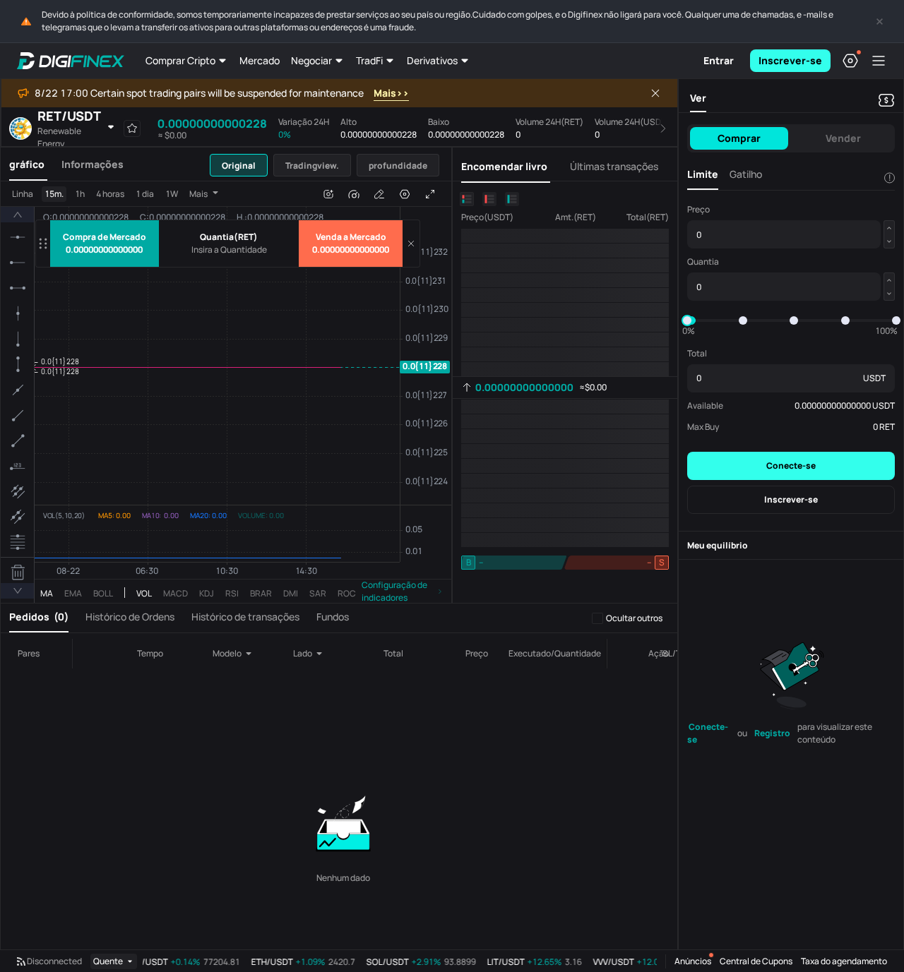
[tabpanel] (226, 392)
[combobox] (236, 654)
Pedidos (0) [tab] (39, 616)
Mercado (259, 60)
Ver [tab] (698, 97)
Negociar (311, 60)
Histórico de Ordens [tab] (129, 616)
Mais (198, 194)
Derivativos (432, 60)
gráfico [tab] (26, 164)
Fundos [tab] (332, 616)
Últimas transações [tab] (614, 166)
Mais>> (391, 93)
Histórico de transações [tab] (245, 616)
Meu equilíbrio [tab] (717, 545)
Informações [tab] (92, 164)
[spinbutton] (229, 250)
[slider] (687, 320)
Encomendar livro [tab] (504, 166)
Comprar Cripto (180, 60)
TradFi (369, 60)
